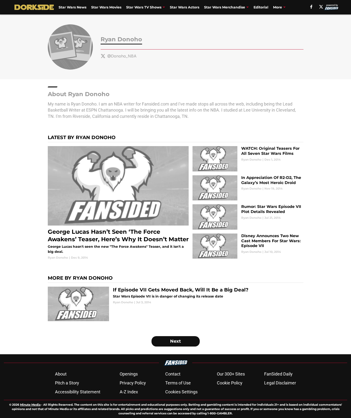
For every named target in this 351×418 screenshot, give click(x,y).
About (61, 373)
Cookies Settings (181, 391)
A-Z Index (129, 391)
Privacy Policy (133, 382)
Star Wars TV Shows (143, 7)
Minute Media (30, 404)
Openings (129, 373)
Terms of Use (178, 382)
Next (175, 341)
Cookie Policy (229, 382)
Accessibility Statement (77, 391)
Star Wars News (72, 7)
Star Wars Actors (184, 7)
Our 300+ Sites (231, 373)
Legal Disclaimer (280, 382)
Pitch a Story (67, 382)
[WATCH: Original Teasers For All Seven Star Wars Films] (248, 158)
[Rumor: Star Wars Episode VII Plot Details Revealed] (248, 217)
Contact (172, 373)
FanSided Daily (278, 373)
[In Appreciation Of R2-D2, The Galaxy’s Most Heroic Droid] (248, 188)
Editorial (261, 7)
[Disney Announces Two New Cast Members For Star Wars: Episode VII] (248, 246)
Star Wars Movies (106, 7)
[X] (321, 7)
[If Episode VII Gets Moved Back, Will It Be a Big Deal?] (175, 304)
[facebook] (311, 7)
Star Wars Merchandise (224, 7)
